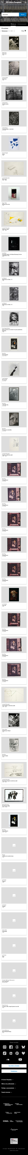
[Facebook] (11, 1047)
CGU (17, 1148)
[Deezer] (23, 1054)
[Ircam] (20, 1105)
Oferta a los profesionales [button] (8, 1084)
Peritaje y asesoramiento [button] (7, 1088)
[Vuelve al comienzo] (24, 1151)
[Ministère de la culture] (14, 1141)
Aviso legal (5, 1148)
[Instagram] (4, 1047)
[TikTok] (4, 1054)
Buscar (22, 14)
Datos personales (21, 1148)
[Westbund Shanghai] (20, 1122)
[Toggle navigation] (25, 2)
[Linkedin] (11, 1054)
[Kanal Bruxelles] (9, 1122)
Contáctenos (14, 1071)
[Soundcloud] (7, 1060)
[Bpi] (9, 1105)
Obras (13, 24)
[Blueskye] (23, 1047)
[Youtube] (20, 1060)
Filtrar (23, 31)
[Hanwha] (14, 1131)
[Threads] (17, 1047)
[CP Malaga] (18, 1114)
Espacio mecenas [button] (6, 1092)
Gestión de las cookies (14, 1150)
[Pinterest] (17, 1054)
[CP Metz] (9, 1114)
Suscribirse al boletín (14, 1066)
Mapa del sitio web (11, 1148)
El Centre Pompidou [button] (6, 1079)
